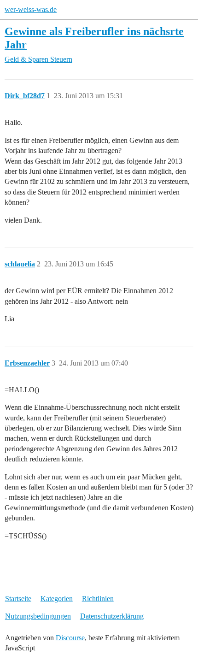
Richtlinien (98, 598)
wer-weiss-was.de (31, 9)
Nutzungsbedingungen (38, 616)
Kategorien (57, 598)
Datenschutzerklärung (112, 616)
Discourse (70, 638)
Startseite (18, 598)
